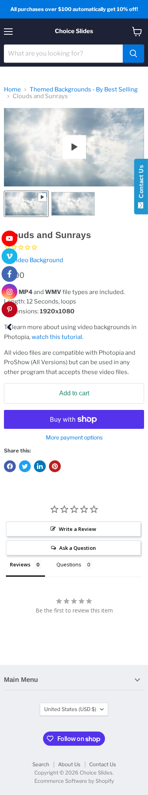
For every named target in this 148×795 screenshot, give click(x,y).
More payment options (74, 437)
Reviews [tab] (20, 564)
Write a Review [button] (77, 528)
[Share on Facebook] (10, 466)
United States (70, 709)
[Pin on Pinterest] (55, 466)
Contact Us (102, 764)
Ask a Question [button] (77, 547)
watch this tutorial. (57, 337)
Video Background (37, 260)
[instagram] (9, 292)
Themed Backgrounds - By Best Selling (84, 89)
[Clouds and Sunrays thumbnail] (26, 203)
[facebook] (9, 274)
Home (12, 89)
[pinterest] (9, 309)
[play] (74, 147)
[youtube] (9, 238)
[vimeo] (9, 256)
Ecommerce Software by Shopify (74, 781)
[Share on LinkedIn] (40, 466)
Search (40, 764)
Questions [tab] (68, 564)
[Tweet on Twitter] (25, 466)
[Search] (133, 54)
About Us (69, 764)
